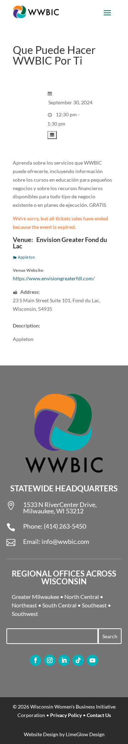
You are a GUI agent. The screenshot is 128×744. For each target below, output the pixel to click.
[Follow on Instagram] (49, 660)
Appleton (26, 257)
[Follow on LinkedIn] (64, 660)
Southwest (25, 613)
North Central (81, 596)
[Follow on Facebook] (35, 660)
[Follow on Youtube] (92, 660)
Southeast (94, 605)
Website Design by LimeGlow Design (64, 734)
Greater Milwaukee (35, 596)
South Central (59, 605)
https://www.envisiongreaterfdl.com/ (54, 278)
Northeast (24, 605)
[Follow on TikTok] (78, 660)
